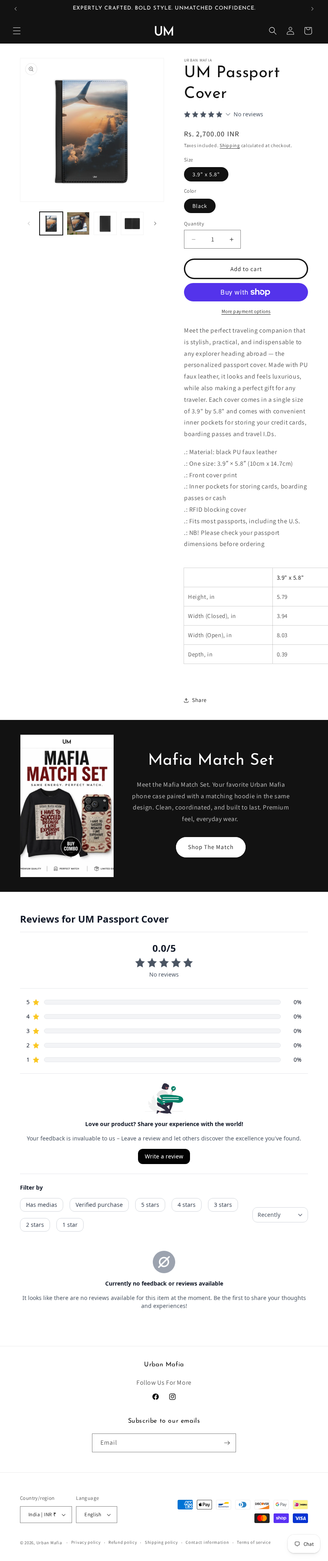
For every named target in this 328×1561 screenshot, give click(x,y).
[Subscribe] (227, 1442)
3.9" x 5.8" (206, 174)
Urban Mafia (49, 1542)
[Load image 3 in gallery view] (105, 223)
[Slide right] (155, 223)
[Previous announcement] (15, 9)
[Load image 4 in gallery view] (132, 223)
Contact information (207, 1542)
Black (199, 205)
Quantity (194, 223)
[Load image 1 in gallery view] (51, 223)
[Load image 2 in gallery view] (78, 223)
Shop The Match (211, 847)
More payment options (246, 311)
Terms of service (253, 1542)
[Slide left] (29, 223)
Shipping (230, 145)
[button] (17, 31)
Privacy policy (86, 1542)
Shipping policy (161, 1542)
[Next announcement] (312, 9)
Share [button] (199, 700)
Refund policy (122, 1542)
